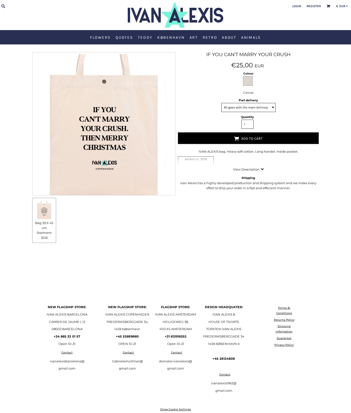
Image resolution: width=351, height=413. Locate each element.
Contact (67, 352)
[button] (3, 6)
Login (296, 6)
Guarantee (284, 338)
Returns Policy (284, 320)
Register (314, 6)
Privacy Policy (284, 345)
